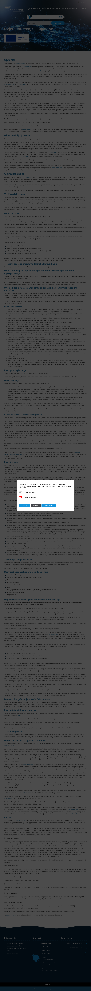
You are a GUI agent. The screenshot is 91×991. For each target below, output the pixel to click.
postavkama (22, 487)
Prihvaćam (24, 505)
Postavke (35, 505)
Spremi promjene (48, 505)
